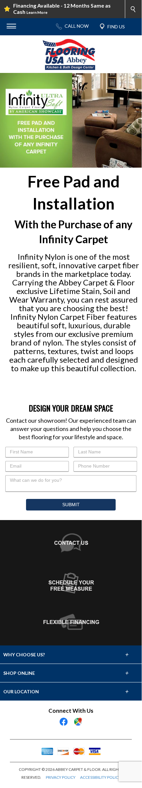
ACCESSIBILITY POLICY (100, 777)
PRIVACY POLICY (60, 777)
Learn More (36, 12)
